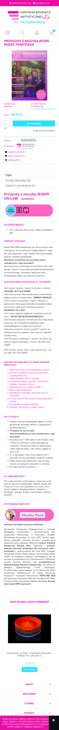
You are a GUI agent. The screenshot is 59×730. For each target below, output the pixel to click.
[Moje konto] (37, 32)
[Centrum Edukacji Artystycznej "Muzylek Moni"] (26, 146)
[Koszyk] (51, 32)
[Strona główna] (29, 17)
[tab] (29, 175)
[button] (7, 33)
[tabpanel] (29, 391)
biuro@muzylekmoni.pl (20, 434)
